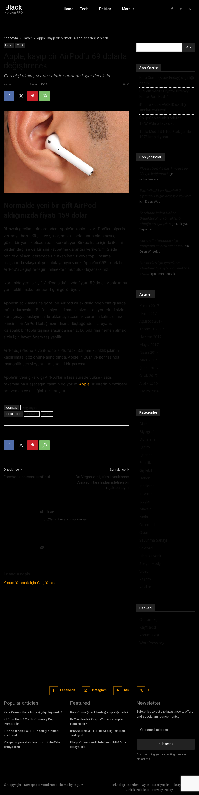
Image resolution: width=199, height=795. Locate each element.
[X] (190, 9)
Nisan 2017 (148, 352)
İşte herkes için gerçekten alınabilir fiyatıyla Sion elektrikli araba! (165, 268)
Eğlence (145, 454)
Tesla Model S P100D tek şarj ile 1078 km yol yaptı (165, 134)
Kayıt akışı (147, 627)
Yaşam (145, 579)
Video (144, 571)
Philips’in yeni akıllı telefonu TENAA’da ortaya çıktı (161, 121)
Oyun (143, 532)
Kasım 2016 (149, 391)
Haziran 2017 (150, 336)
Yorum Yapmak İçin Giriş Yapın (29, 582)
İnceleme (147, 485)
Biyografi (146, 431)
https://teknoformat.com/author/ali (63, 519)
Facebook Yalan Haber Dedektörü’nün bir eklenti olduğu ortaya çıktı (160, 218)
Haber (27, 38)
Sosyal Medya (151, 563)
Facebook (67, 690)
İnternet (146, 493)
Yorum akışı (149, 634)
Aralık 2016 (148, 383)
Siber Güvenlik (151, 555)
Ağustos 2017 (150, 321)
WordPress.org (151, 642)
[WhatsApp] (44, 96)
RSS (127, 690)
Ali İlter (18, 84)
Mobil (20, 45)
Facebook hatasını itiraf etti (27, 477)
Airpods (31, 414)
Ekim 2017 (148, 313)
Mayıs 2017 (149, 344)
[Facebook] (172, 9)
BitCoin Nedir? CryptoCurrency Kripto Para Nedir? (164, 94)
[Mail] (44, 548)
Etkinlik (145, 462)
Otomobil (147, 524)
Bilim (143, 423)
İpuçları (145, 501)
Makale (145, 509)
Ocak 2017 (148, 375)
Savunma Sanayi (153, 540)
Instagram (99, 690)
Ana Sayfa (11, 38)
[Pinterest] (32, 96)
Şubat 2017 (148, 367)
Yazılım (145, 586)
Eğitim (144, 446)
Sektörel (146, 547)
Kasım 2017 (149, 305)
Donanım (147, 439)
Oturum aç (148, 619)
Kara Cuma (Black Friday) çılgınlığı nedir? (166, 80)
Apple (84, 384)
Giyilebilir (146, 470)
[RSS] (117, 690)
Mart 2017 (148, 360)
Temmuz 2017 (151, 328)
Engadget (30, 408)
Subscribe (166, 744)
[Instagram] (181, 9)
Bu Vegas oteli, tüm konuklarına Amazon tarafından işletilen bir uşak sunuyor (102, 482)
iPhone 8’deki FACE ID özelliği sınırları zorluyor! (163, 107)
